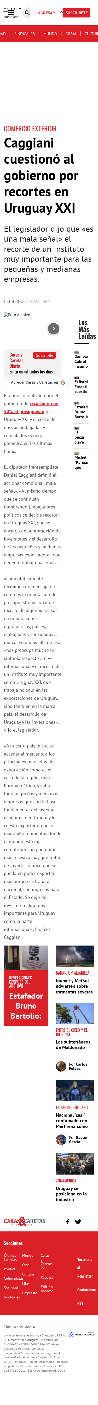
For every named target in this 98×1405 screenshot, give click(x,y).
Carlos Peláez (78, 1066)
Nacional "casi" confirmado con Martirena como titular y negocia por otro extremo (73, 1126)
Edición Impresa (47, 1288)
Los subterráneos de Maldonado (73, 1045)
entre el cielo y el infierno (72, 1032)
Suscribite (44, 355)
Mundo (50, 34)
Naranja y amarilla (72, 973)
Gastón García (79, 1139)
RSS (80, 1303)
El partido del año (72, 1107)
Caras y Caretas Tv (47, 1261)
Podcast (47, 1277)
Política (10, 1269)
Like (25, 1283)
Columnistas (14, 1278)
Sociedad (11, 1287)
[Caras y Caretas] (24, 1225)
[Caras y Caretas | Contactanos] (88, 1221)
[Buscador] (27, 13)
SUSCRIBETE (77, 12)
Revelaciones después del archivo (20, 981)
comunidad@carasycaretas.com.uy (27, 1353)
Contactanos (86, 1289)
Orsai (71, 34)
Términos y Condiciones (19, 1326)
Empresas (29, 1293)
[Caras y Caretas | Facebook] (68, 1222)
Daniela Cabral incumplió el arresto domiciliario (85, 369)
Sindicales (24, 34)
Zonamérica (66, 1180)
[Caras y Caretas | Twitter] (78, 1222)
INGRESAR (45, 12)
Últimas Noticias (10, 1257)
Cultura (28, 1274)
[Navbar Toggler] (15, 13)
